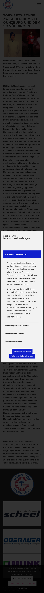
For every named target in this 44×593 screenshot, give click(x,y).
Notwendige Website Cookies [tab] (17, 326)
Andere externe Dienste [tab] (14, 333)
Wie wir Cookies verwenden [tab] (16, 254)
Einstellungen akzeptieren (22, 351)
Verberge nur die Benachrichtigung (22, 356)
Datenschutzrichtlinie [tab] (13, 341)
